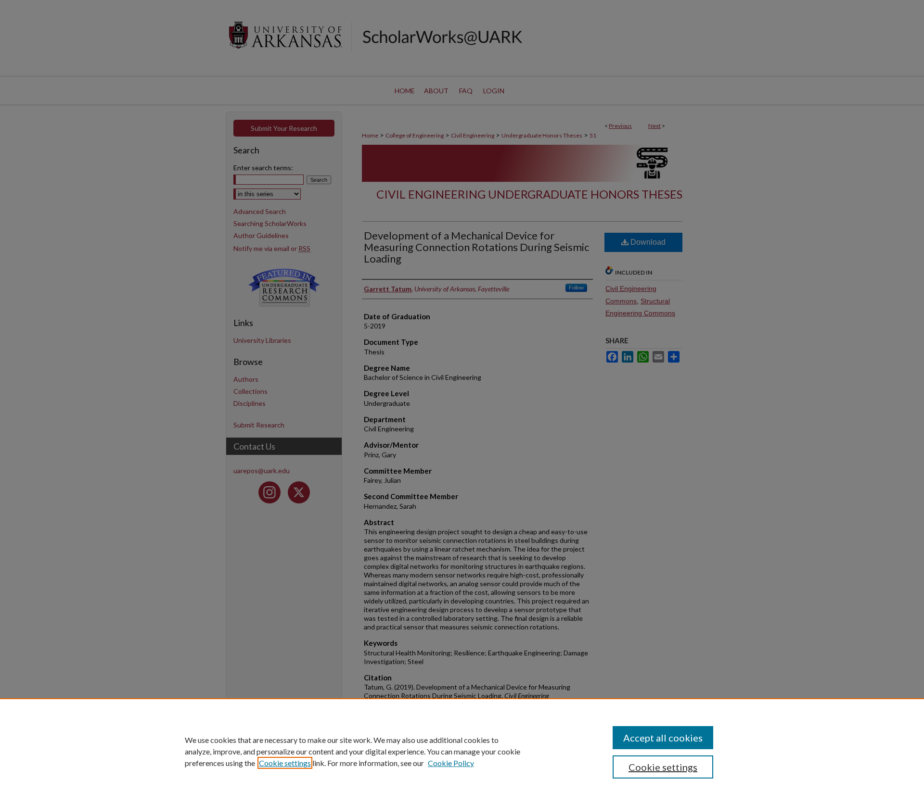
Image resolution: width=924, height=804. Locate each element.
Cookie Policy (451, 762)
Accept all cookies (663, 737)
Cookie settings (285, 762)
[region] (462, 751)
